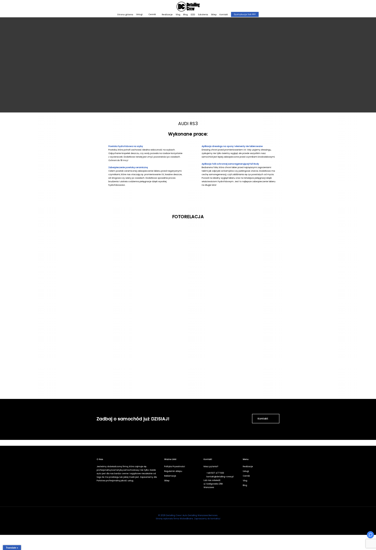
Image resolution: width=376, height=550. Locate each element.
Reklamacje (170, 475)
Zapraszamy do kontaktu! (207, 518)
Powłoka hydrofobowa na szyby (125, 146)
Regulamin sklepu (173, 471)
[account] (363, 6)
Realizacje (248, 466)
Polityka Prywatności (174, 466)
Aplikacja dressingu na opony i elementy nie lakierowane (232, 146)
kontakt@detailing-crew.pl (220, 476)
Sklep (166, 480)
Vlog (245, 480)
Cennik (246, 475)
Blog (245, 485)
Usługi (246, 471)
